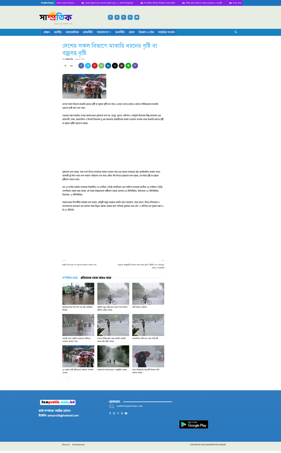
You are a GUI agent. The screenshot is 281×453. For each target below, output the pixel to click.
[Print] (122, 66)
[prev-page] (64, 378)
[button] (235, 32)
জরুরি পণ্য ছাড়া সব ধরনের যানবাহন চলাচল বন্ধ (79, 264)
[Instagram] (117, 17)
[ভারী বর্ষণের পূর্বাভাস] (148, 294)
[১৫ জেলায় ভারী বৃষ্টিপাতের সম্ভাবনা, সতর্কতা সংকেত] (78, 356)
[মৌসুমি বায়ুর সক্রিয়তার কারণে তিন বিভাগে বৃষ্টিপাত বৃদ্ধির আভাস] (113, 294)
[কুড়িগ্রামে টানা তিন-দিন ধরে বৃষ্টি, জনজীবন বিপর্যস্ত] (78, 294)
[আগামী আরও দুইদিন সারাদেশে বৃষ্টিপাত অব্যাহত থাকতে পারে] (78, 325)
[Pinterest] (123, 17)
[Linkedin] (108, 66)
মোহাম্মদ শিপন (69, 59)
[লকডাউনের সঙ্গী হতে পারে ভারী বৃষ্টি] (148, 325)
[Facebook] (110, 17)
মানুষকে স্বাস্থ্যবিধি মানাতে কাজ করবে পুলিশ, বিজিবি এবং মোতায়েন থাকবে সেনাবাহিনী (141, 266)
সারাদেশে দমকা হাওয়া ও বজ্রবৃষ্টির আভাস (112, 370)
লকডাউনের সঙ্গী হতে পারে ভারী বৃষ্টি (145, 338)
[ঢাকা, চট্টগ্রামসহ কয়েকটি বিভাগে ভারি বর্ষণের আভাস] (148, 356)
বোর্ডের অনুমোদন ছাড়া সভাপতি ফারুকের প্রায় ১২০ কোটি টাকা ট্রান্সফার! (107, 2)
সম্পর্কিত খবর (70, 278)
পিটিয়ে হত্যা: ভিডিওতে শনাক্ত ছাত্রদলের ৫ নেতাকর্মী (202, 2)
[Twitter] (130, 17)
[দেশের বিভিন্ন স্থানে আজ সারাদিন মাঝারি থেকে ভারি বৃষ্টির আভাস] (113, 325)
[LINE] (128, 66)
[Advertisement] (113, 149)
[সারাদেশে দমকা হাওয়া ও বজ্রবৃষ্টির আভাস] (113, 356)
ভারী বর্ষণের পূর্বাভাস (139, 307)
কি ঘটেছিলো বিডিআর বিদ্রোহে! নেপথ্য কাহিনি (157, 2)
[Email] (115, 66)
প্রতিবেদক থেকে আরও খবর (96, 278)
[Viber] (135, 66)
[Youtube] (136, 17)
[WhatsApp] (101, 66)
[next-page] (69, 378)
